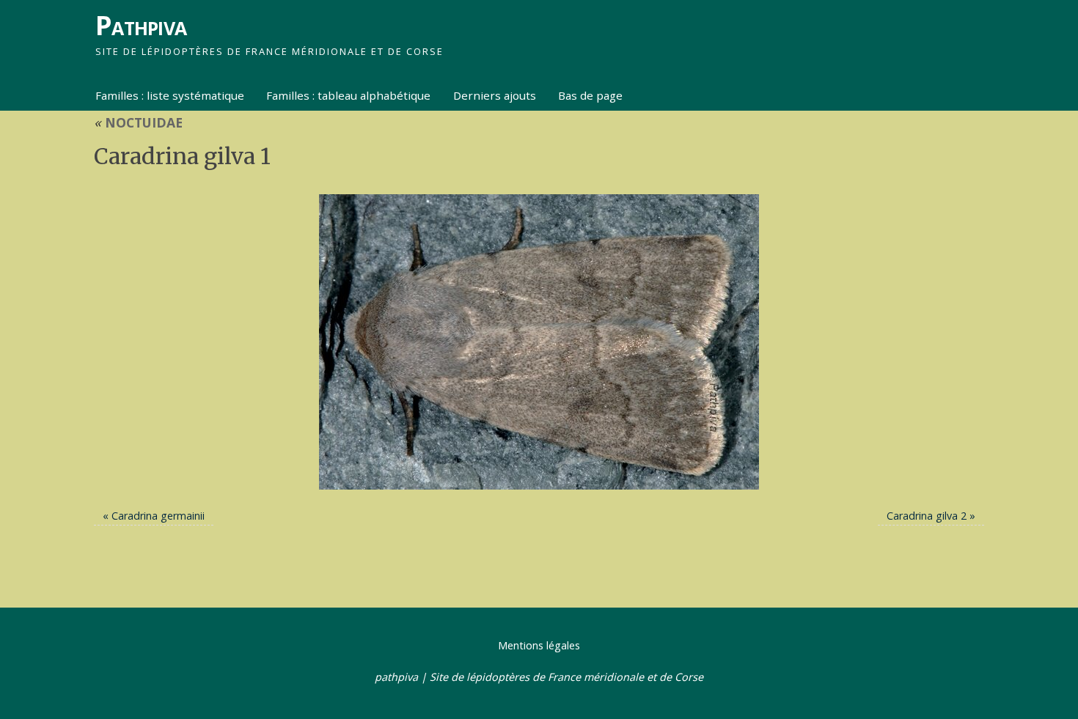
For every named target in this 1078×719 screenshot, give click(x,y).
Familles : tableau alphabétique (348, 95)
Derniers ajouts (494, 95)
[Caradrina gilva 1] (539, 342)
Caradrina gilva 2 (927, 516)
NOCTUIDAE (138, 122)
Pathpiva (140, 25)
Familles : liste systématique (169, 95)
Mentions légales (539, 645)
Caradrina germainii (158, 516)
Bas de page (590, 95)
